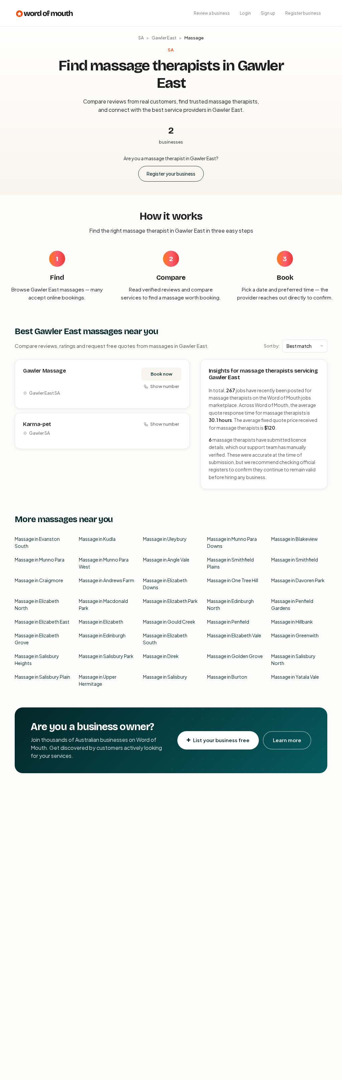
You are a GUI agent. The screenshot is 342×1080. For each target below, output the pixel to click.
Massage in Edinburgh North (230, 604)
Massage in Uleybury (165, 539)
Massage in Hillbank (292, 622)
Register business (303, 13)
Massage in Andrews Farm (106, 580)
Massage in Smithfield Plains (230, 563)
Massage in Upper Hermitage (98, 680)
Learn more (287, 740)
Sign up (268, 13)
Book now (161, 374)
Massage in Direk (161, 656)
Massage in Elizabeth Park (170, 601)
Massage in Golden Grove (235, 656)
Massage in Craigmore (39, 580)
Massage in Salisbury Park (106, 656)
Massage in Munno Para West (104, 563)
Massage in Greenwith (295, 635)
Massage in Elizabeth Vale (234, 635)
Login (245, 13)
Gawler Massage (44, 371)
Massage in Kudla (97, 539)
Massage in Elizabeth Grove (37, 638)
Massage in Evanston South (37, 542)
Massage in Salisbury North (293, 659)
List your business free (221, 740)
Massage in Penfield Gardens (292, 604)
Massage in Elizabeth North (37, 604)
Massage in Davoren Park (298, 580)
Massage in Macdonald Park (103, 604)
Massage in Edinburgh (102, 635)
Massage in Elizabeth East (42, 622)
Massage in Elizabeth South (165, 638)
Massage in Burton (227, 677)
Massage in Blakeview (294, 539)
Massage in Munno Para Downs (232, 542)
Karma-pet (37, 424)
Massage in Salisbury (165, 677)
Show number (164, 386)
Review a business (212, 13)
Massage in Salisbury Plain (42, 677)
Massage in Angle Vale (166, 560)
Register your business (171, 174)
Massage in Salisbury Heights (37, 659)
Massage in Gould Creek (169, 622)
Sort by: (272, 346)
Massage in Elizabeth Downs (165, 583)
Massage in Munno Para (39, 560)
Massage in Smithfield (294, 560)
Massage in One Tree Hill (232, 580)
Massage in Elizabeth (101, 622)
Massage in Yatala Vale (295, 677)
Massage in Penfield (228, 622)
